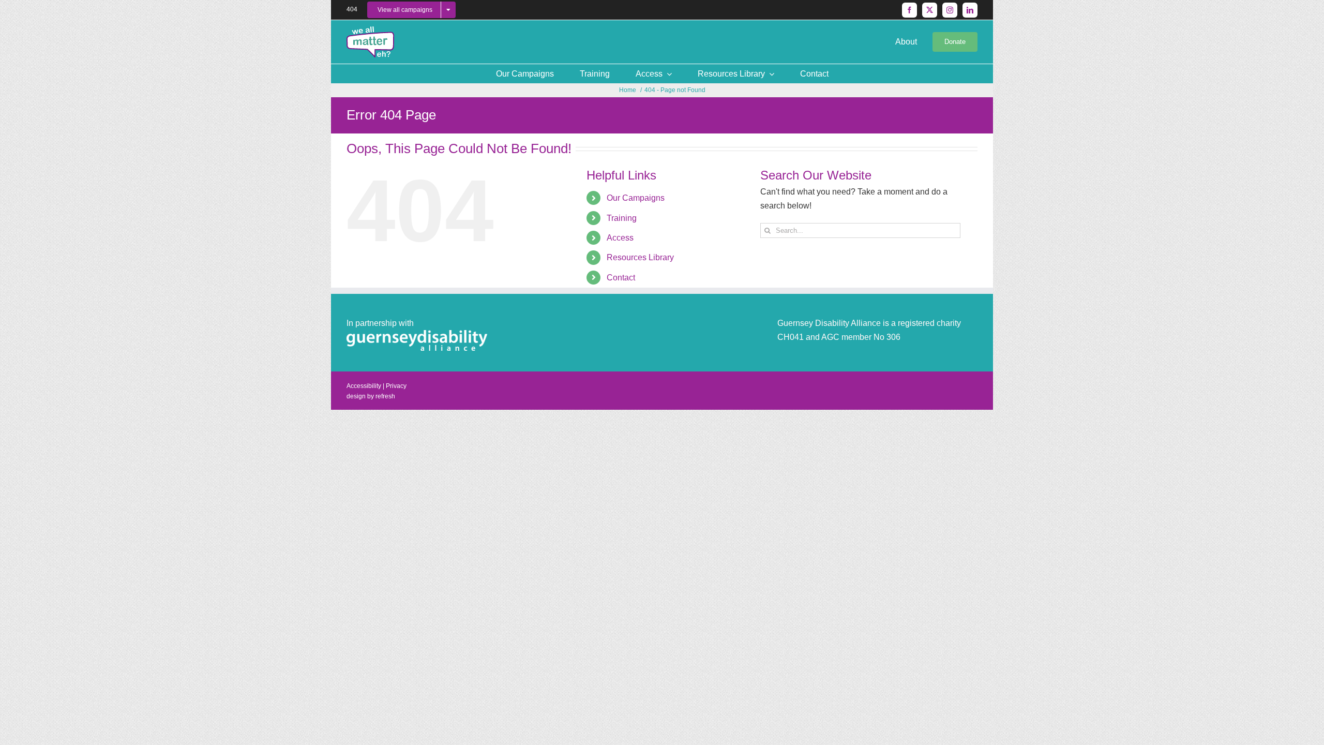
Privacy (396, 386)
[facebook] (909, 10)
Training (622, 218)
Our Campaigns (636, 197)
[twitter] (929, 10)
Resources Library (640, 257)
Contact (621, 277)
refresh (385, 396)
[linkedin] (969, 10)
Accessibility (364, 386)
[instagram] (949, 10)
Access (620, 237)
